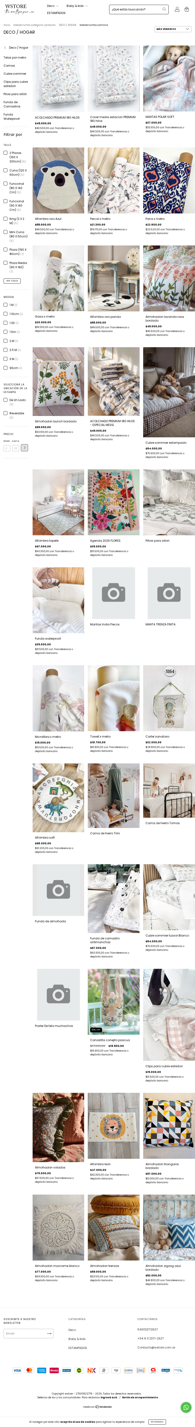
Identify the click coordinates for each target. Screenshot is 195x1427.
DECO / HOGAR (67, 25)
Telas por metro (15, 57)
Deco (51, 6)
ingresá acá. (109, 1397)
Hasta (15, 441)
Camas (9, 66)
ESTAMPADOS (56, 13)
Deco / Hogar (18, 48)
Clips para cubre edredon (16, 84)
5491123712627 (147, 1329)
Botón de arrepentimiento (140, 1397)
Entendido (157, 1422)
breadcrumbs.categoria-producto (35, 25)
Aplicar (24, 447)
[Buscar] (164, 9)
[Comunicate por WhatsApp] (186, 1407)
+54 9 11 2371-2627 (150, 1338)
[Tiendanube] (97, 1407)
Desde (7, 441)
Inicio (7, 25)
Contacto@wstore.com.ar (156, 1347)
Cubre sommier (15, 74)
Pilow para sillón (15, 94)
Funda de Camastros (12, 104)
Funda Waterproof (12, 116)
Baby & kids (75, 6)
